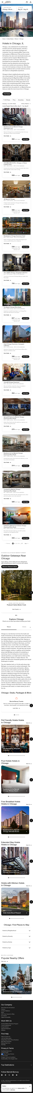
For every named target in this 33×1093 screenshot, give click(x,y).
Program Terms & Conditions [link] (8, 1057)
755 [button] (13, 283)
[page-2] (9, 755)
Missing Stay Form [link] (5, 1043)
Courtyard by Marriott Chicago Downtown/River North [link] (12, 490)
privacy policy (21, 1088)
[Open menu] (2, 2)
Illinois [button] (16, 38)
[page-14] (22, 755)
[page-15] (23, 755)
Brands (28, 100)
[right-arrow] (29, 627)
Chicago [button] (21, 38)
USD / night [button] (17, 139)
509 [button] (13, 175)
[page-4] (11, 755)
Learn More (15, 708)
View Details (6, 136)
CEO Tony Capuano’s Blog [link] (7, 1014)
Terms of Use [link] (4, 1055)
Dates (21, 7)
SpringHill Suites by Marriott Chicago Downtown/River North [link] (14, 417)
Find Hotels (7, 94)
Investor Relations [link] (5, 1010)
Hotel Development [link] (6, 1028)
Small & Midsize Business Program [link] (9, 1023)
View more (3, 961)
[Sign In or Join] (30, 2)
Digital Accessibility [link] (5, 1017)
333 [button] (13, 538)
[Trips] (27, 2)
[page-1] (8, 755)
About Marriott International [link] (8, 1007)
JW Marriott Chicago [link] (9, 199)
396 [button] (13, 356)
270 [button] (13, 429)
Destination (7, 7)
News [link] (2, 1012)
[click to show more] (31, 592)
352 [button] (13, 393)
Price (14, 100)
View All (28, 723)
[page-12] (21, 918)
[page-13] (21, 755)
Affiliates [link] (3, 1030)
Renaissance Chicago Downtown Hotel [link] (14, 236)
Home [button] (3, 38)
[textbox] (8, 9)
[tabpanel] (16, 9)
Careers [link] (3, 1009)
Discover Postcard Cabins (9, 566)
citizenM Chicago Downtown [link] (11, 382)
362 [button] (13, 139)
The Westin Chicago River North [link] (12, 307)
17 (22, 543)
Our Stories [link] (4, 1015)
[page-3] (10, 755)
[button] (8, 9)
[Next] (27, 115)
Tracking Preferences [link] (6, 1051)
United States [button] (10, 38)
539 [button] (13, 247)
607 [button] (13, 318)
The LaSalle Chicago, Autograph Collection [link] (15, 272)
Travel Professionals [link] (6, 1025)
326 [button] (13, 502)
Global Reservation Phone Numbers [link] (10, 1039)
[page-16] (24, 755)
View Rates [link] (25, 139)
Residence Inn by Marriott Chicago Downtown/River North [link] (13, 454)
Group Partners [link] (5, 1027)
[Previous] (5, 115)
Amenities (21, 100)
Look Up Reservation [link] (6, 1038)
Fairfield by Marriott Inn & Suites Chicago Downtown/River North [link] (15, 526)
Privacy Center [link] (4, 1052)
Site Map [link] (3, 1044)
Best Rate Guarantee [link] (6, 1041)
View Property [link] (15, 609)
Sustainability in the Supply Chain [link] (9, 1058)
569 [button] (13, 210)
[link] (9, 130)
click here (12, 1089)
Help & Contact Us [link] (5, 1036)
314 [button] (13, 465)
